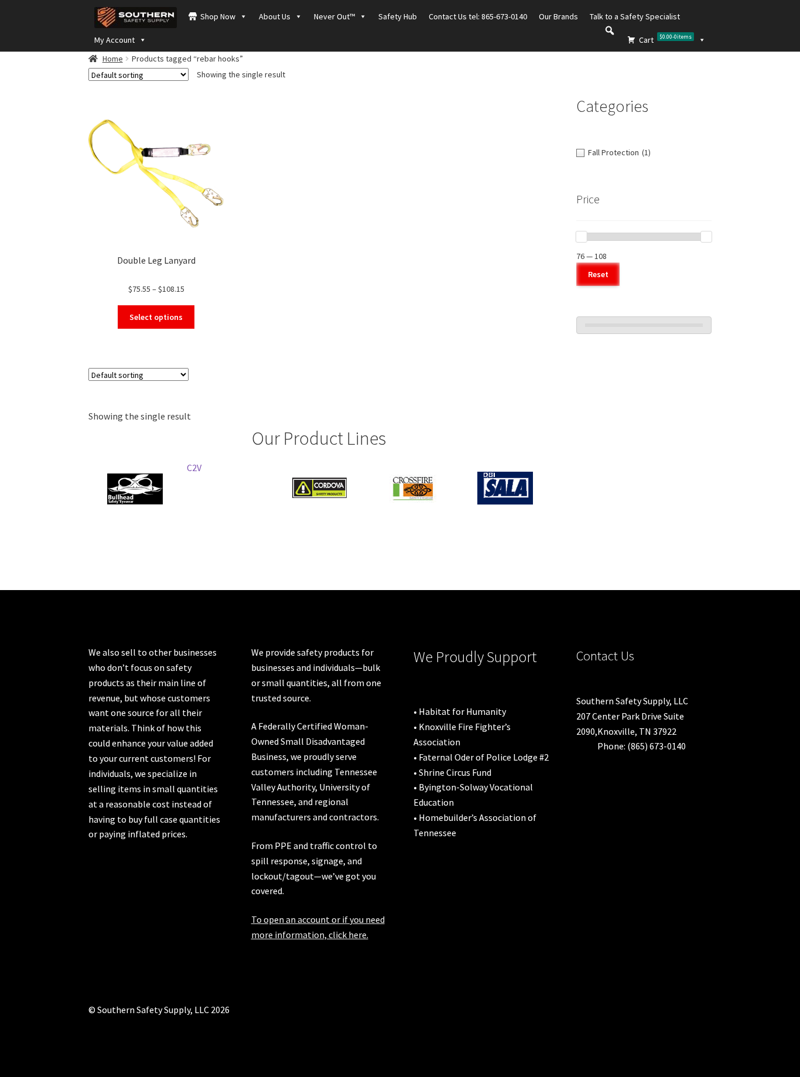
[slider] (581, 237)
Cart (665, 39)
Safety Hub (397, 16)
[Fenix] (446, 488)
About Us (274, 16)
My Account (114, 40)
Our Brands (558, 16)
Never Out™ (334, 16)
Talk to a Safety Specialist (635, 16)
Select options (156, 317)
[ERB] (261, 472)
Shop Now (217, 16)
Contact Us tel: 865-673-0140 (478, 16)
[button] (609, 30)
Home (112, 58)
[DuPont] (169, 488)
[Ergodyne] (354, 488)
